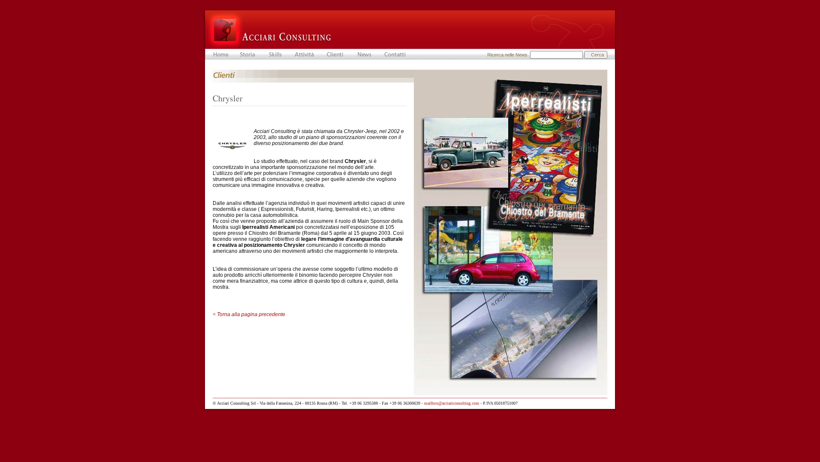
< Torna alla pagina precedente (249, 314)
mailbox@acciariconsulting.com (451, 403)
